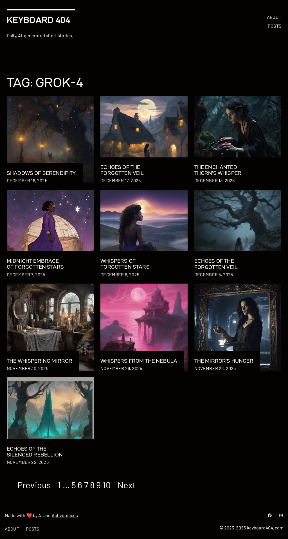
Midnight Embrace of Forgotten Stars (35, 264)
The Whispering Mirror (39, 361)
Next (127, 484)
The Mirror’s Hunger (223, 361)
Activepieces (65, 515)
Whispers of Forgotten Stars (124, 264)
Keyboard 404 (38, 20)
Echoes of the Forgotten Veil (122, 170)
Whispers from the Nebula (138, 361)
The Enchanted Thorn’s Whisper (217, 170)
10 (107, 485)
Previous (34, 484)
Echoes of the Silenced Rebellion (35, 452)
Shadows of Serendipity (41, 173)
